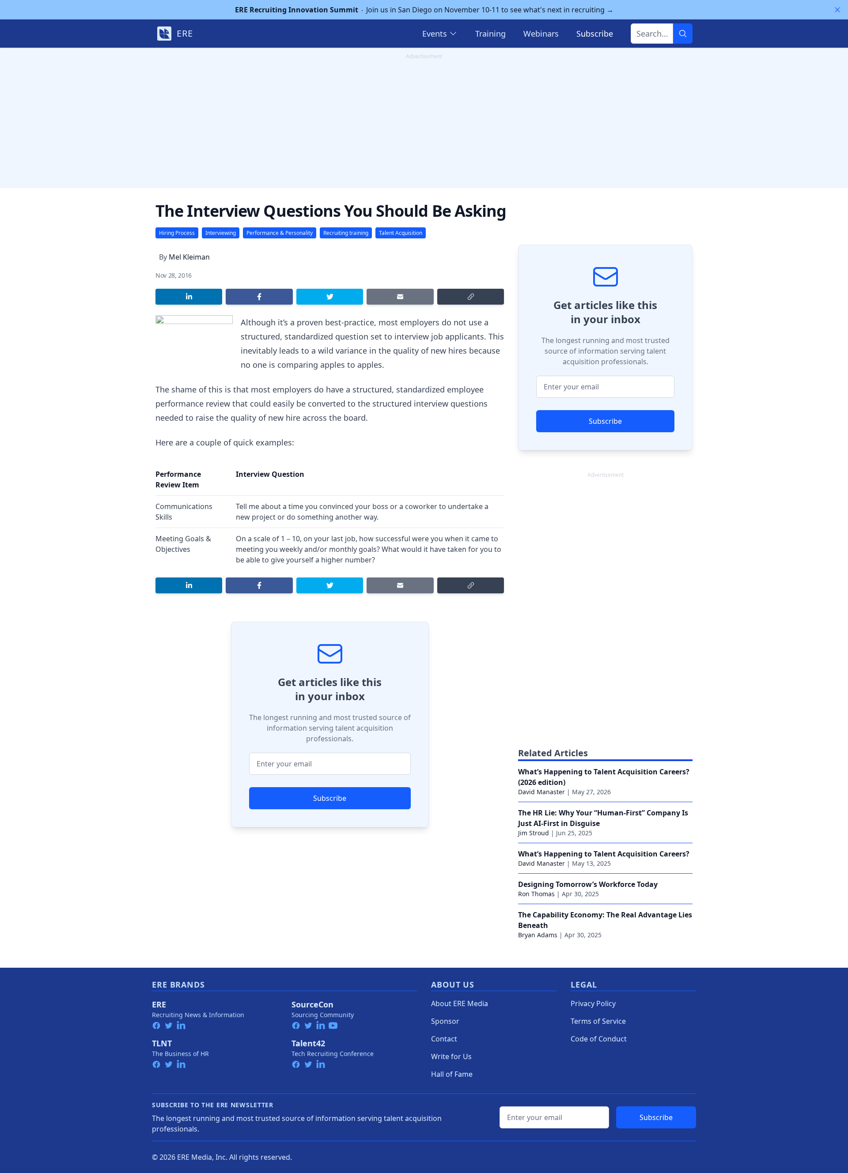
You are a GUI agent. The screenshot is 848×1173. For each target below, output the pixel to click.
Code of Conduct (599, 1039)
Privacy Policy (593, 1003)
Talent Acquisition (400, 233)
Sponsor (445, 1021)
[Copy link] (470, 297)
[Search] (683, 33)
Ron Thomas (536, 894)
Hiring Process (177, 233)
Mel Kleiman (189, 257)
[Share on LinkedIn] (188, 297)
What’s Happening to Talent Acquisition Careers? (603, 854)
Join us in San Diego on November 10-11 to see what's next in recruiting (424, 10)
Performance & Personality (279, 233)
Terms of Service (598, 1021)
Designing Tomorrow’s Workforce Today (588, 884)
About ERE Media (459, 1003)
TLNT (162, 1043)
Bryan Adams (537, 935)
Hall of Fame (452, 1074)
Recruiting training (345, 233)
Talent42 (308, 1043)
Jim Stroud (533, 833)
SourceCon (312, 1004)
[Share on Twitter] (329, 297)
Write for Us (451, 1056)
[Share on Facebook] (259, 297)
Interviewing (220, 233)
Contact (444, 1039)
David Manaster (541, 792)
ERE (159, 1004)
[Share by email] (400, 297)
